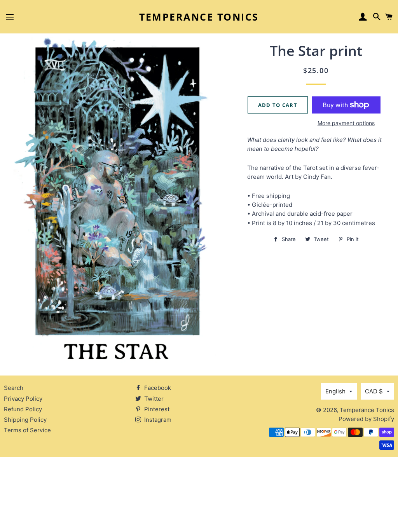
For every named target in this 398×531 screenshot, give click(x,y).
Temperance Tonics (199, 16)
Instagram (157, 419)
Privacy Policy (23, 398)
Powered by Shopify (366, 419)
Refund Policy (23, 409)
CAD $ (374, 391)
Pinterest (156, 409)
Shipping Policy (25, 419)
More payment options (346, 123)
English (335, 391)
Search (13, 387)
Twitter (153, 398)
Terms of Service (27, 430)
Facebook (157, 387)
